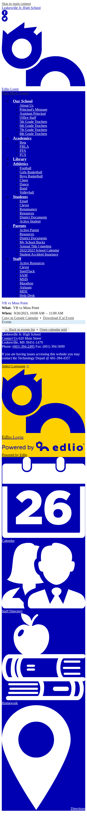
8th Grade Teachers (33, 134)
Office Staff (28, 117)
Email (24, 201)
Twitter (5, 19)
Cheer (24, 180)
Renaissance (28, 209)
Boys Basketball (31, 176)
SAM (23, 275)
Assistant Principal (33, 113)
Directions (78, 809)
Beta (23, 142)
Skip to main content (16, 4)
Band (23, 188)
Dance (24, 184)
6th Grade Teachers (33, 126)
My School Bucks (32, 242)
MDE (24, 291)
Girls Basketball (31, 172)
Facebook (5, 13)
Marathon (26, 283)
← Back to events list (20, 329)
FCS (23, 155)
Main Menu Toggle (15, 93)
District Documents (33, 217)
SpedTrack (27, 271)
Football (25, 168)
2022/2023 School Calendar (39, 250)
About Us (26, 105)
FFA (23, 150)
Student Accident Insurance (39, 254)
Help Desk (27, 295)
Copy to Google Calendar (20, 318)
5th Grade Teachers (33, 122)
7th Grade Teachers (33, 130)
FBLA (24, 146)
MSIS (24, 279)
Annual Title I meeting (35, 246)
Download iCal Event (58, 318)
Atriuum (25, 287)
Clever (24, 205)
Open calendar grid (53, 329)
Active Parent (29, 230)
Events (6, 322)
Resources (27, 213)
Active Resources (32, 263)
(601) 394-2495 (23, 346)
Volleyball (27, 192)
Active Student (30, 221)
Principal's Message (33, 109)
